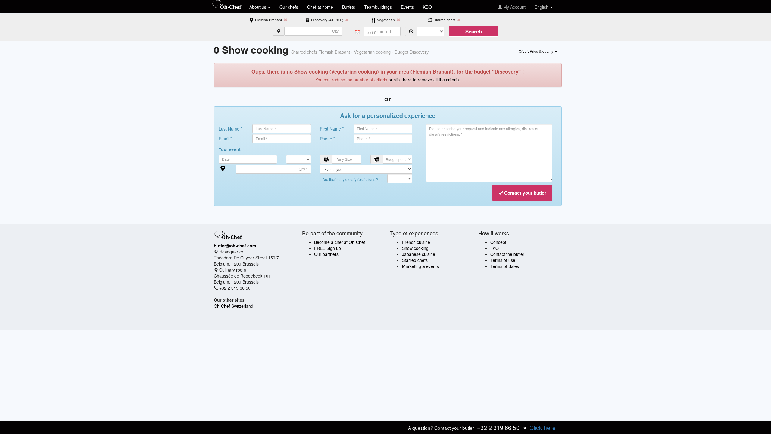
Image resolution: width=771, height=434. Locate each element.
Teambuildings (378, 7)
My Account (514, 7)
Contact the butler (507, 254)
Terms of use (502, 260)
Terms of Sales (504, 266)
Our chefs (288, 7)
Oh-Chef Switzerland (233, 306)
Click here (542, 427)
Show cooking (415, 248)
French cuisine (416, 242)
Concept (498, 242)
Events (407, 7)
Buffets (348, 7)
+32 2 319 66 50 (498, 427)
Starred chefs (415, 260)
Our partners (326, 254)
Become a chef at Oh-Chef (339, 242)
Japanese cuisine (418, 254)
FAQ (494, 248)
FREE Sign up (327, 248)
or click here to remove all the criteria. (424, 80)
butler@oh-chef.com (235, 246)
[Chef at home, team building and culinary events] (227, 5)
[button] (538, 51)
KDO (427, 7)
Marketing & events (420, 266)
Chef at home (320, 7)
